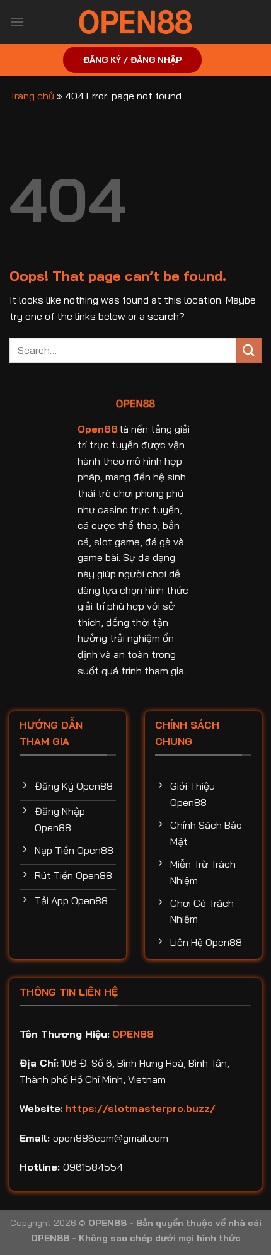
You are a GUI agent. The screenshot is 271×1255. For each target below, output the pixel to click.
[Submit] (249, 350)
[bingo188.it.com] (135, 22)
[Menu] (17, 21)
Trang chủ (31, 95)
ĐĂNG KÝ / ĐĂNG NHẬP (132, 59)
